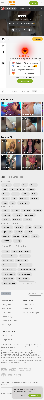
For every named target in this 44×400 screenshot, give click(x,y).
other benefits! (28, 77)
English (33, 293)
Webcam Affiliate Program (31, 313)
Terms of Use (6, 309)
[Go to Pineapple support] (3, 375)
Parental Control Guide (9, 321)
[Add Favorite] (3, 39)
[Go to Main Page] (13, 3)
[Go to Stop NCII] (14, 375)
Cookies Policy (7, 317)
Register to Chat (25, 81)
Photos (33, 8)
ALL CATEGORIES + (26, 283)
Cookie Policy (27, 391)
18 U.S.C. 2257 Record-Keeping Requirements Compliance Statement (20, 383)
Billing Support (7, 340)
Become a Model (28, 305)
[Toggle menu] (2, 3)
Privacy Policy (6, 305)
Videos (22, 8)
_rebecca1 (5, 177)
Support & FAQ (7, 336)
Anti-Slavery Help (7, 325)
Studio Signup (27, 309)
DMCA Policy (6, 313)
